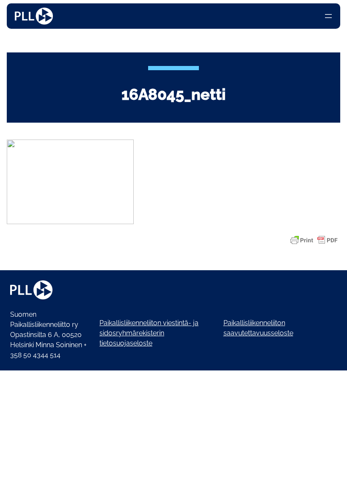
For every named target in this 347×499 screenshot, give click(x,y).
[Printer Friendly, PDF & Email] (314, 240)
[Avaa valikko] (328, 16)
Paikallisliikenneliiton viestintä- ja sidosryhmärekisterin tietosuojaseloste (148, 333)
